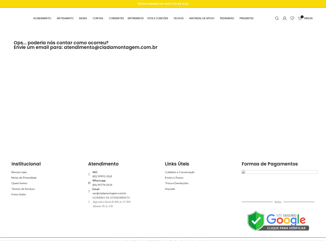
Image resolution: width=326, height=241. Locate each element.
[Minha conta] (285, 18)
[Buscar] (277, 18)
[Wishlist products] (292, 18)
